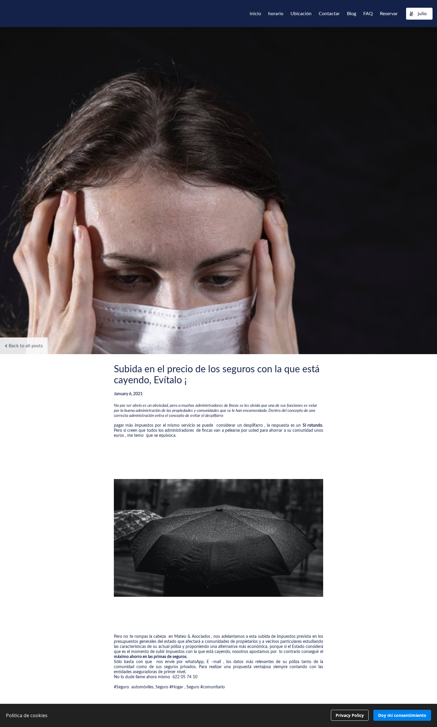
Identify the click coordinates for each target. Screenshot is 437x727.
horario (275, 13)
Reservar (389, 13)
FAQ (368, 13)
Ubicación (301, 13)
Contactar (329, 13)
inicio (255, 13)
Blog (351, 13)
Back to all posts (26, 345)
